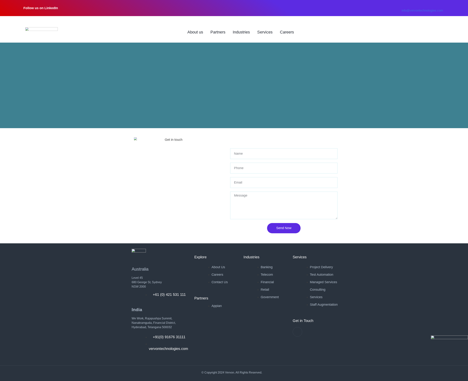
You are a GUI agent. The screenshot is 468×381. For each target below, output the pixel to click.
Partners (217, 32)
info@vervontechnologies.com (422, 10)
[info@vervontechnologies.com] (403, 1)
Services (265, 32)
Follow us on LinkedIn (40, 8)
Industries (241, 32)
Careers (287, 32)
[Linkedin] (297, 332)
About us (195, 32)
